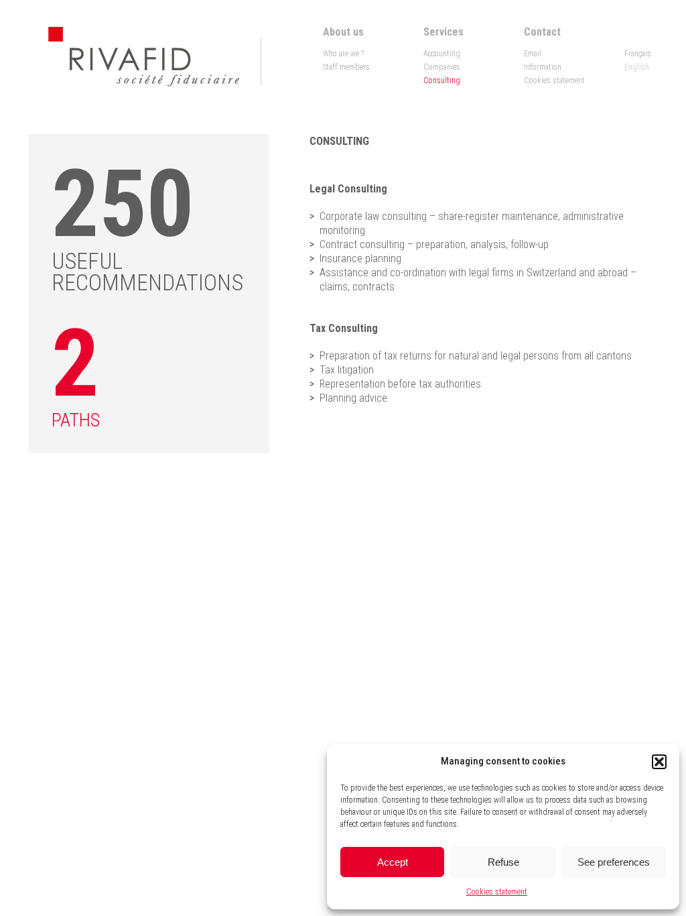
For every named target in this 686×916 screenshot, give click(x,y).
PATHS (76, 420)
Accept (392, 862)
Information (542, 67)
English (636, 67)
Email (532, 53)
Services (443, 31)
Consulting (441, 80)
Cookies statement (496, 892)
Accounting (441, 53)
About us (343, 31)
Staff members (346, 67)
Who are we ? (343, 53)
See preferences (613, 862)
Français (637, 53)
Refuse (503, 862)
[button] (659, 761)
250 (123, 204)
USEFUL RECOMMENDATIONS (147, 271)
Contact (542, 31)
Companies (441, 67)
